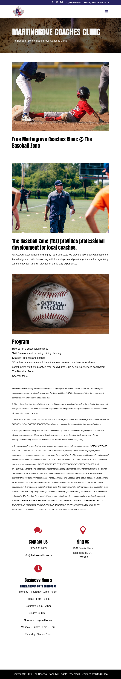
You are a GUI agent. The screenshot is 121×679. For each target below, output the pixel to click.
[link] (74, 2)
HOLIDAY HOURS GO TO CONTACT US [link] (38, 586)
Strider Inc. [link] (101, 674)
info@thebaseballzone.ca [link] (38, 555)
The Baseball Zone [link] (23, 40)
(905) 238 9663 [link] (38, 548)
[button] (52, 3)
